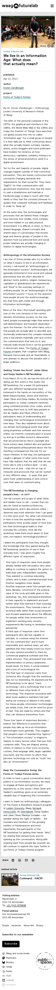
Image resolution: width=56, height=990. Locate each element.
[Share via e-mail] (26, 860)
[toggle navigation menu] (52, 6)
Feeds (9, 971)
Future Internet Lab (13, 52)
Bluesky (10, 962)
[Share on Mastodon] (13, 860)
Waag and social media (17, 954)
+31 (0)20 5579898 (16, 906)
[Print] (33, 860)
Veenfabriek (27, 812)
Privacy (39, 926)
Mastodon (11, 958)
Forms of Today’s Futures (17, 97)
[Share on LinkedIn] (19, 860)
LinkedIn (10, 980)
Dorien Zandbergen (13, 88)
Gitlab (9, 967)
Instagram (11, 985)
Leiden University (15, 808)
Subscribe (10, 944)
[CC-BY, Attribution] (50, 46)
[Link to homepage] (20, 6)
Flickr (8, 976)
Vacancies (16, 926)
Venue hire (29, 926)
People (5, 926)
